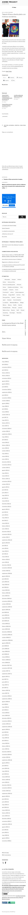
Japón (4, 300)
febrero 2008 (5, 659)
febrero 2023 (5, 372)
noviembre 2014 (6, 464)
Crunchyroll (5, 292)
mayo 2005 (5, 737)
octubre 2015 (5, 450)
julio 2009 (4, 612)
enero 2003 (5, 815)
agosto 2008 (5, 643)
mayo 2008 (5, 651)
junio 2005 (4, 735)
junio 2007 (4, 682)
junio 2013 (4, 492)
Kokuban (9, 300)
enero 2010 (5, 595)
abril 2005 (4, 740)
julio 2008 (4, 645)
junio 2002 (4, 832)
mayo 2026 (4, 361)
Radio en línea (6, 310)
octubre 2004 (5, 757)
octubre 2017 (5, 414)
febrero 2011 (5, 559)
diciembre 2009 (6, 598)
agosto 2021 (5, 381)
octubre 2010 (5, 570)
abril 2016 (4, 439)
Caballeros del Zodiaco (13, 287)
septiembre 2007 (6, 673)
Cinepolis (5, 289)
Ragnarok (4, 262)
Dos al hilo (4, 236)
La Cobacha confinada (8, 266)
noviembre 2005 (6, 721)
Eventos (17, 125)
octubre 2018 (5, 400)
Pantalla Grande (6, 307)
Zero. (3, 332)
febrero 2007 (5, 690)
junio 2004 (4, 768)
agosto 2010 (5, 576)
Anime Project (10, 2)
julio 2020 (4, 386)
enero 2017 (4, 425)
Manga (22, 302)
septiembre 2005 (6, 726)
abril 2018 (4, 409)
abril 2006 (4, 710)
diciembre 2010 (6, 565)
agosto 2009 (5, 609)
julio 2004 (4, 765)
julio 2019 (4, 395)
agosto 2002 (5, 827)
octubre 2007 (5, 671)
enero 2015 (5, 459)
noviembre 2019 (6, 389)
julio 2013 (4, 489)
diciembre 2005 (6, 718)
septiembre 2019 (6, 392)
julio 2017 (4, 417)
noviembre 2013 (6, 481)
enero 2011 (4, 562)
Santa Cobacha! (6, 228)
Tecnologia (12, 312)
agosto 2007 (5, 676)
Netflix (15, 305)
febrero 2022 (5, 375)
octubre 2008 (5, 637)
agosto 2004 (5, 762)
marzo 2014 (5, 476)
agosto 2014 (5, 470)
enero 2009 (5, 629)
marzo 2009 (5, 623)
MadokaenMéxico (14, 302)
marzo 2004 (5, 776)
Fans (23, 294)
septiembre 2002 (6, 824)
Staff (18, 310)
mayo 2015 (4, 453)
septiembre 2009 (6, 606)
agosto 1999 (5, 838)
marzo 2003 (5, 810)
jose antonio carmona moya (8, 259)
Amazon (14, 279)
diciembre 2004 (6, 751)
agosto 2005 (5, 729)
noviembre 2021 (6, 378)
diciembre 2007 (6, 665)
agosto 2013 (5, 487)
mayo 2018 (4, 406)
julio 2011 (4, 545)
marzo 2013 (5, 501)
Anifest (19, 279)
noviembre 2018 (6, 398)
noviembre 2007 (6, 668)
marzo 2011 (4, 556)
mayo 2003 (5, 804)
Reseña (13, 310)
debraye (5, 294)
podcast (20, 307)
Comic (16, 289)
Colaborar (19, 259)
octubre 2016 (5, 431)
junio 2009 (4, 615)
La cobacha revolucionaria (8, 231)
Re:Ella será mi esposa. (10, 345)
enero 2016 (5, 448)
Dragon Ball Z (11, 294)
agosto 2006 (5, 701)
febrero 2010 (5, 593)
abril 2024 (4, 370)
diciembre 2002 (6, 818)
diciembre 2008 (6, 632)
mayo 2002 (4, 835)
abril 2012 (4, 520)
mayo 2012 (4, 517)
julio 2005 (4, 732)
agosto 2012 (5, 509)
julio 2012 (4, 512)
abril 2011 (4, 554)
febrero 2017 (5, 423)
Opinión (20, 305)
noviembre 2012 (6, 506)
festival (13, 297)
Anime (4, 282)
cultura (12, 292)
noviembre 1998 (6, 840)
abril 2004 (4, 774)
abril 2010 (4, 587)
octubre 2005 (5, 724)
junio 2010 (4, 581)
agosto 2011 (5, 542)
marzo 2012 (5, 523)
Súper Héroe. (6, 338)
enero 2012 (4, 528)
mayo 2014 (4, 473)
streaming (5, 312)
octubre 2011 (5, 537)
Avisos (4, 287)
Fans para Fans (6, 297)
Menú (14, 7)
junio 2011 (4, 548)
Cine (21, 287)
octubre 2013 (5, 484)
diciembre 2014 (6, 462)
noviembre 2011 (6, 534)
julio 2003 (4, 799)
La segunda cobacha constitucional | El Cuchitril (13, 265)
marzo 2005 (5, 743)
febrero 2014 (5, 478)
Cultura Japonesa (9, 125)
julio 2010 (4, 579)
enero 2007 (5, 693)
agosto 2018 (5, 403)
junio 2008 (4, 648)
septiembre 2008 (6, 640)
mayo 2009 (5, 618)
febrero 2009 (5, 626)
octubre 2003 (5, 790)
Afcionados (7, 279)
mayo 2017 (4, 420)
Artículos (19, 284)
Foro (3, 320)
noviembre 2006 (6, 696)
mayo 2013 (4, 495)
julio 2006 (4, 704)
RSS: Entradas (5, 852)
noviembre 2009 (6, 601)
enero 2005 (5, 749)
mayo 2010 (4, 584)
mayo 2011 (4, 551)
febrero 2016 (5, 445)
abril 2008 (4, 654)
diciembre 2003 (6, 785)
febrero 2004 (5, 779)
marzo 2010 (5, 590)
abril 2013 (4, 498)
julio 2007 (4, 679)
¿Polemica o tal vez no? (7, 234)
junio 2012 (4, 515)
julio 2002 (4, 829)
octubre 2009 (5, 604)
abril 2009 (4, 620)
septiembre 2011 (6, 540)
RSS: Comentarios (6, 855)
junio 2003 (4, 802)
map (12, 12)
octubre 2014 (5, 467)
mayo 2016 (4, 437)
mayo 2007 (4, 684)
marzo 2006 (5, 712)
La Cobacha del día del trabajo (9, 225)
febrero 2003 (5, 813)
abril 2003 (4, 807)
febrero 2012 (5, 526)
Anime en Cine (11, 282)
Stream (22, 310)
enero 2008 (5, 662)
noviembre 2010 (6, 567)
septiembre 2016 (6, 434)
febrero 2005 (5, 746)
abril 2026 (4, 364)
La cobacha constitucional (9, 271)
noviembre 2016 (6, 428)
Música (10, 305)
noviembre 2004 (6, 754)
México (4, 305)
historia (19, 297)
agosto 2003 (5, 796)
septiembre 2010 (6, 573)
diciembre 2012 (6, 503)
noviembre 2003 (6, 788)
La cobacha (5, 302)
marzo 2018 (5, 411)
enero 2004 (5, 782)
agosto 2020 (5, 384)
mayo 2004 (5, 771)
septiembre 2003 (6, 793)
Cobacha (11, 289)
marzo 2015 (5, 456)
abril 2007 (4, 687)
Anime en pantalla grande (9, 284)
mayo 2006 (5, 707)
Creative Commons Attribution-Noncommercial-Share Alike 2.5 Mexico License (13, 897)
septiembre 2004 (6, 760)
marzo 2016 (5, 442)
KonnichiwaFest (17, 300)
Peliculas (14, 307)
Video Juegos (6, 315)
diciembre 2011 (5, 531)
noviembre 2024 (6, 367)
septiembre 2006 (6, 698)
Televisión (19, 312)
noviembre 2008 (6, 634)
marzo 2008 (5, 657)
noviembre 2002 (6, 821)
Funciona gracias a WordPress (8, 911)
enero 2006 (5, 715)
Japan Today (9, 71)
